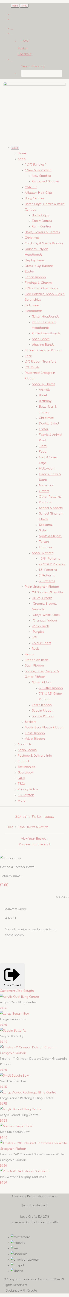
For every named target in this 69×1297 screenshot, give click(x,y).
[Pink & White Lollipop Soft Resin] (24, 1171)
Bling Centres (34, 198)
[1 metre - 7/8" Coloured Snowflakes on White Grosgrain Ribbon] (34, 1148)
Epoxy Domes (42, 221)
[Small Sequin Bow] (14, 1075)
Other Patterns (50, 496)
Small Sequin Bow (13, 1081)
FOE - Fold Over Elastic (42, 288)
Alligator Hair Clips (39, 192)
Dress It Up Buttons (39, 266)
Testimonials (27, 767)
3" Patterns (47, 581)
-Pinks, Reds (40, 626)
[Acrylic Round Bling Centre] (20, 1109)
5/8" (35, 637)
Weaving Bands (43, 344)
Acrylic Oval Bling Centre (18, 1002)
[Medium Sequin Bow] (16, 1126)
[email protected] (34, 1205)
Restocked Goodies (45, 181)
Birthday (45, 401)
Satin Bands (41, 339)
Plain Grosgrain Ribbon (42, 586)
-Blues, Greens (42, 598)
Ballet (43, 395)
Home (22, 153)
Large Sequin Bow (13, 1019)
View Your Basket (33, 838)
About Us (24, 744)
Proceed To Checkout (34, 844)
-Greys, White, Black (46, 615)
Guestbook (26, 772)
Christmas (32, 237)
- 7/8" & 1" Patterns (52, 564)
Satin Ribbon (34, 665)
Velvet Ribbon (35, 738)
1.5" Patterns (48, 570)
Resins (29, 654)
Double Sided (49, 423)
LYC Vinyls (32, 367)
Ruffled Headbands (46, 333)
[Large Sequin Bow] (14, 1013)
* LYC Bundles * (35, 164)
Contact (23, 761)
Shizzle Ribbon (43, 716)
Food (43, 451)
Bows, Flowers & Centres (42, 232)
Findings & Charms (38, 282)
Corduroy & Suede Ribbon (44, 243)
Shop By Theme (43, 384)
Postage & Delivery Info (35, 755)
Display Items (34, 260)
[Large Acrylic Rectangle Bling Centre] (28, 1092)
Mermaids (46, 485)
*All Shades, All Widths (47, 592)
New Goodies (41, 175)
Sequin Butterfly (11, 1036)
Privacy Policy (28, 789)
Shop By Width (42, 553)
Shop (22, 159)
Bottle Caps (40, 215)
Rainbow (45, 502)
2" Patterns (47, 575)
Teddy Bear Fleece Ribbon (44, 727)
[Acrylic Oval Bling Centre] (19, 996)
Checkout (24, 54)
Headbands (33, 311)
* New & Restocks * (38, 170)
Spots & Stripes (50, 536)
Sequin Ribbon (42, 710)
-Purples (38, 631)
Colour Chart (41, 643)
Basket (22, 48)
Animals (44, 389)
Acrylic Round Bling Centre (19, 1115)
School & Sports (51, 508)
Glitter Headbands (45, 316)
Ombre (44, 491)
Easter (29, 271)
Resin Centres (41, 226)
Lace (28, 356)
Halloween (32, 305)
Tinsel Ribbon (35, 733)
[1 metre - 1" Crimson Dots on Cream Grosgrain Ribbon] (34, 1053)
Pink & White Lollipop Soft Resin (23, 1177)
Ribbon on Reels (36, 660)
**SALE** (31, 187)
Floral (43, 446)
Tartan (44, 541)
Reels (35, 648)
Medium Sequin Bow (15, 1132)
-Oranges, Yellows (45, 620)
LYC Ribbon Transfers (40, 361)
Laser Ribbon (42, 705)
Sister (43, 530)
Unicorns (45, 547)
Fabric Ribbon (35, 277)
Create (32, 1290)
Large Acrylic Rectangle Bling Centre (26, 1098)
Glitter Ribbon (42, 682)
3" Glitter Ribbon (51, 688)
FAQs (21, 778)
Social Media (27, 750)
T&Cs (21, 783)
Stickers (30, 722)
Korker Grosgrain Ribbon (43, 350)
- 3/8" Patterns (49, 558)
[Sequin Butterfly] (13, 1030)
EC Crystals (26, 795)
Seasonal (46, 525)
